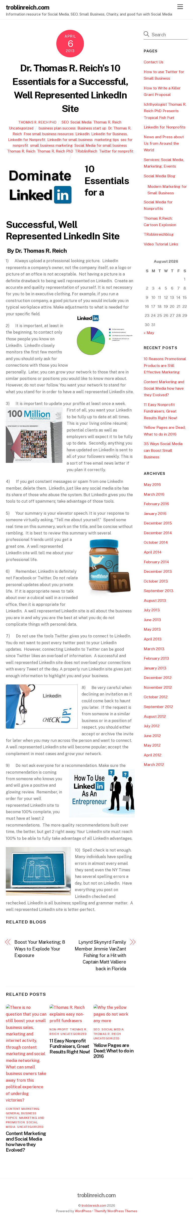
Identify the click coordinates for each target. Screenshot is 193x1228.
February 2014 (156, 562)
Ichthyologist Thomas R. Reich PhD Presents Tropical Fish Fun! (165, 111)
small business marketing (51, 145)
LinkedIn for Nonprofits (164, 127)
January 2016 (155, 513)
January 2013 (155, 668)
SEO (65, 122)
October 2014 (156, 542)
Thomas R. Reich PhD (37, 122)
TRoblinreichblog (159, 234)
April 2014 (153, 552)
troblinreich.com (93, 1205)
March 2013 (154, 649)
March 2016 (154, 494)
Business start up (91, 128)
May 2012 (152, 745)
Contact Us (153, 62)
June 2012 (152, 736)
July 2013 (152, 610)
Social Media (80, 122)
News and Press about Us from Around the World (164, 143)
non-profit (59, 1029)
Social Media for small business (100, 145)
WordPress (83, 1211)
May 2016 (152, 484)
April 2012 (152, 755)
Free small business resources (49, 134)
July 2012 (152, 726)
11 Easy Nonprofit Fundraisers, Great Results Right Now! (70, 1046)
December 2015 (158, 523)
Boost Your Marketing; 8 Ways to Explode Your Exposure (39, 948)
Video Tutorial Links (161, 244)
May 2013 (152, 629)
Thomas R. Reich (107, 122)
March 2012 (154, 764)
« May (149, 333)
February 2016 (156, 504)
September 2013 (158, 591)
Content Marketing (22, 1109)
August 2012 (155, 716)
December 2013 (158, 571)
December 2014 (158, 533)
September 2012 (158, 707)
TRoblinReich (86, 151)
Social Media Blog (159, 176)
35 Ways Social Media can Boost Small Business (163, 450)
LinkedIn (82, 134)
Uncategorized (21, 128)
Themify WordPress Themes (115, 1211)
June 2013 (152, 620)
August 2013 (155, 600)
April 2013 (153, 639)
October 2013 (156, 581)
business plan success (57, 128)
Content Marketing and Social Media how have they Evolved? (26, 1142)
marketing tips (106, 140)
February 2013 (156, 658)
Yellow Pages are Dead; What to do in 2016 (113, 1050)
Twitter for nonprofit (116, 151)
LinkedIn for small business (70, 140)
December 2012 (158, 677)
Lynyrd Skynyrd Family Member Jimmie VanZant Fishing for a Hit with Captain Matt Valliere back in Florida (100, 955)
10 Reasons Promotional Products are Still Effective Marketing (165, 365)
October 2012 (156, 697)
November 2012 (158, 687)
